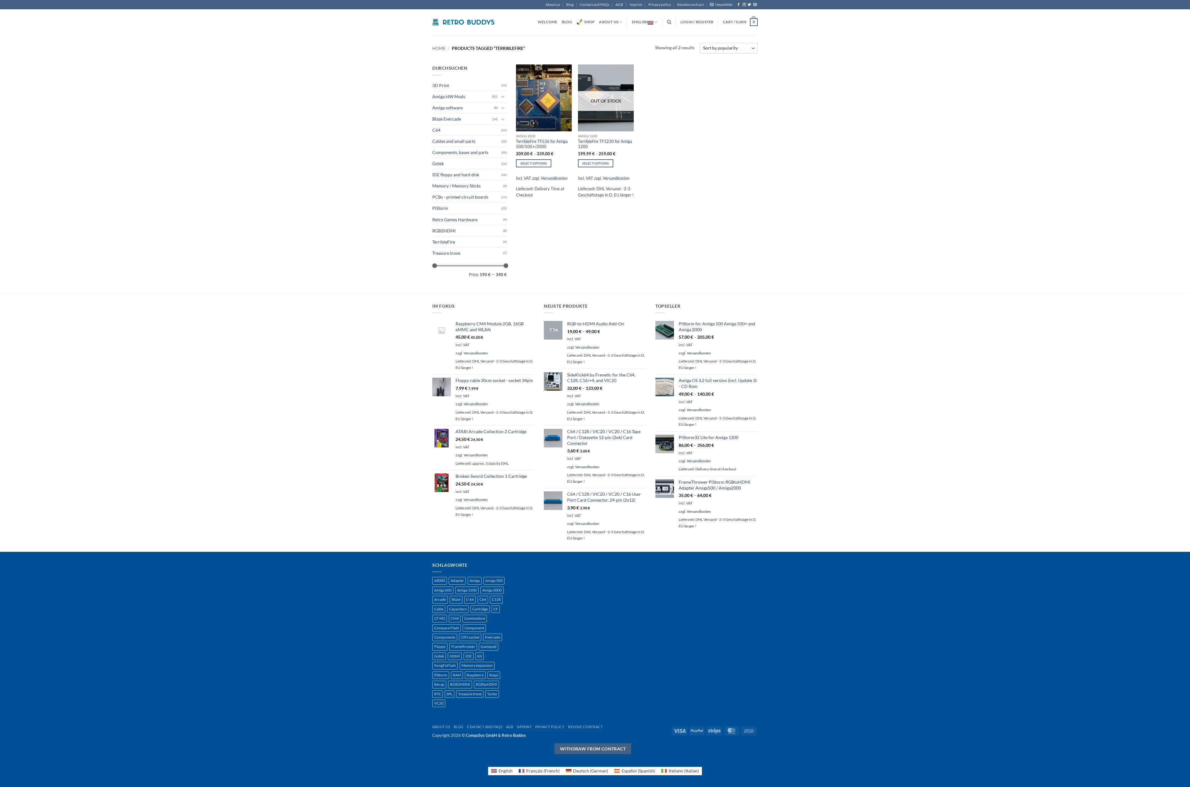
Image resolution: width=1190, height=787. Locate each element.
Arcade (440, 599)
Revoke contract (690, 4)
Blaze (456, 599)
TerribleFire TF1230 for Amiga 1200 (605, 144)
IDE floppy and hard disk (455, 174)
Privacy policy (659, 4)
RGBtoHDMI (486, 684)
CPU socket (470, 637)
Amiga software (447, 107)
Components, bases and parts (460, 152)
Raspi (493, 675)
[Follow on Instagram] (744, 5)
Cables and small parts (453, 141)
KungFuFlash (445, 665)
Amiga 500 (494, 580)
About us (552, 4)
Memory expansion (477, 665)
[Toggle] (503, 96)
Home (439, 48)
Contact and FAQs (594, 4)
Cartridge (480, 609)
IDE (468, 656)
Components (444, 637)
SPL (449, 694)
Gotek (438, 163)
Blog (570, 4)
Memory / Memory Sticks (456, 185)
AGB (619, 4)
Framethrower (463, 646)
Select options (533, 163)
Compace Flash (446, 628)
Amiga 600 (443, 590)
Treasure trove (446, 253)
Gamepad (488, 646)
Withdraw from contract (593, 748)
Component (474, 628)
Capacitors (458, 609)
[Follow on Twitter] (749, 5)
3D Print (440, 85)
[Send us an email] (755, 5)
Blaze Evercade (446, 118)
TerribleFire (443, 241)
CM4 (455, 618)
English (640, 22)
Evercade (492, 637)
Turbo (492, 694)
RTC (437, 694)
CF (495, 609)
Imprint (636, 4)
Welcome (548, 22)
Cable (438, 609)
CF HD (439, 618)
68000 (439, 580)
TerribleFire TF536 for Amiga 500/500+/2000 (542, 144)
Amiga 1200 (467, 590)
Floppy (440, 646)
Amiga (474, 580)
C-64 (470, 599)
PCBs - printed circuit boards (460, 197)
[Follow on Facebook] (738, 5)
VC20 (438, 703)
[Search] (669, 22)
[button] (721, 4)
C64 (436, 130)
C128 (496, 599)
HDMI (455, 656)
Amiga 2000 (492, 590)
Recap (439, 684)
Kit (479, 656)
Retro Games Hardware (455, 219)
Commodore (474, 618)
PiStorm (440, 208)
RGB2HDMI (444, 230)
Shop (589, 22)
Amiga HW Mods (448, 96)
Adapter (457, 580)
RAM (457, 675)
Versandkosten (554, 178)
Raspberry (475, 675)
